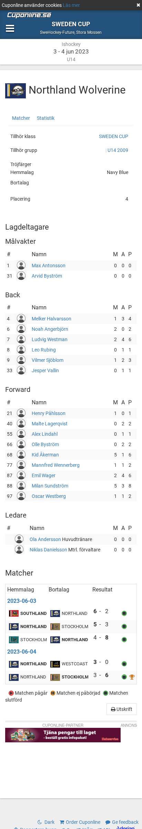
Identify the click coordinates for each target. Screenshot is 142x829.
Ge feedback (125, 822)
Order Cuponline (83, 822)
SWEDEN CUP (113, 136)
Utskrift (123, 709)
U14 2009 (118, 150)
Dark (48, 822)
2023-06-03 (21, 601)
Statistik (45, 118)
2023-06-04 (21, 651)
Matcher (21, 118)
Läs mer (71, 5)
